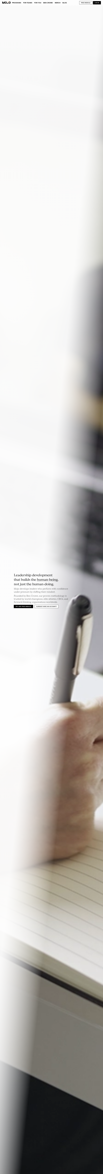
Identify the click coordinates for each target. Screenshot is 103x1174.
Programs (16, 3)
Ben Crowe (48, 3)
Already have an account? (46, 606)
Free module (86, 3)
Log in (97, 3)
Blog (64, 3)
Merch (57, 3)
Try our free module (23, 606)
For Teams (27, 3)
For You (37, 3)
